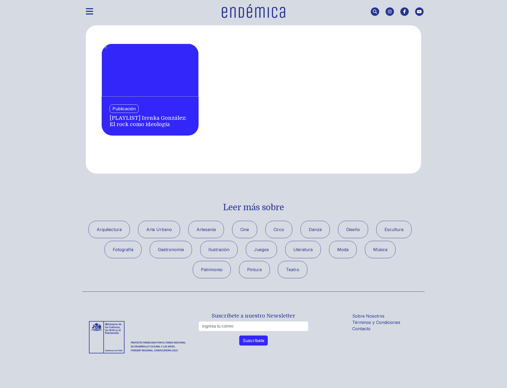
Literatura (303, 249)
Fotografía (123, 249)
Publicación (124, 108)
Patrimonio (212, 269)
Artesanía (206, 229)
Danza (315, 229)
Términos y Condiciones (376, 322)
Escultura (393, 229)
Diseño (353, 229)
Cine (244, 229)
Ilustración (218, 249)
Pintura (254, 269)
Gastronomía (171, 249)
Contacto (361, 328)
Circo (279, 229)
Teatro (292, 269)
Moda (343, 249)
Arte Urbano (159, 229)
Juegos (261, 249)
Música (380, 249)
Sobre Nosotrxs (368, 316)
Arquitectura (109, 229)
